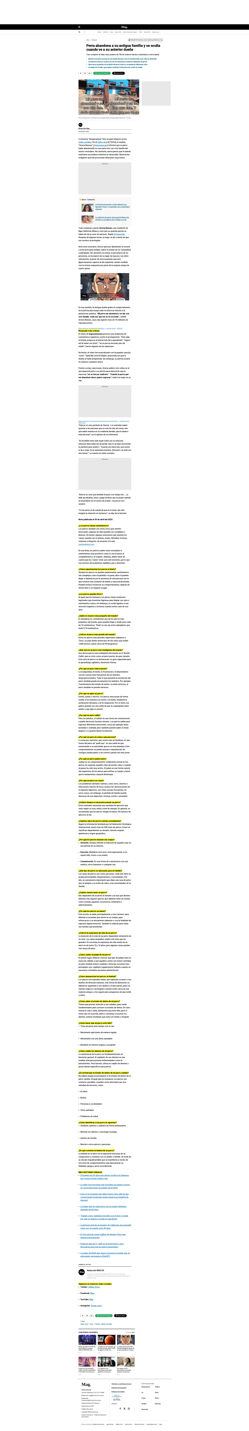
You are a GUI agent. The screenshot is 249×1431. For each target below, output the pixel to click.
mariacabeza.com (86, 544)
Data (156, 1392)
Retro (157, 1398)
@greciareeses (83, 328)
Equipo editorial (86, 1389)
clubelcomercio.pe (98, 1424)
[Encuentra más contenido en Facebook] (80, 73)
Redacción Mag (83, 128)
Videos (157, 1387)
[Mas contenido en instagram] (129, 1408)
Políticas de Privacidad (118, 1388)
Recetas (158, 1404)
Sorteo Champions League (130, 32)
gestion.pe (110, 1424)
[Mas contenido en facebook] (120, 1408)
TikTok (97, 1324)
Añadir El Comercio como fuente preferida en (145, 40)
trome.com (128, 1424)
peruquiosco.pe (152, 1424)
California (105, 32)
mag (160, 1424)
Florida (99, 32)
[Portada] (86, 1388)
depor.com (119, 1424)
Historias (145, 1409)
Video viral (84, 1324)
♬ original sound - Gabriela (113, 328)
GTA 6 (140, 32)
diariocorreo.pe (139, 1424)
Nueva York (118, 32)
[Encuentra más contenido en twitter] (85, 73)
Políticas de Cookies (118, 1391)
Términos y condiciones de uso (121, 1384)
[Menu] (80, 27)
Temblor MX (147, 32)
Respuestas (146, 1387)
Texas (111, 32)
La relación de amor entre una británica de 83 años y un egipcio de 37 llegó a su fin (112, 218)
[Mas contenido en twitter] (124, 1408)
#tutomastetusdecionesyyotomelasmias (103, 421)
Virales (144, 1404)
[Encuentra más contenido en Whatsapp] (89, 73)
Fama (144, 1398)
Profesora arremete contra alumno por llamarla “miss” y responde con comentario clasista (112, 206)
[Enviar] (79, 32)
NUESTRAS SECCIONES (148, 1383)
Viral (91, 1324)
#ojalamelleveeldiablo (96, 328)
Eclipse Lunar (155, 32)
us (142, 1392)
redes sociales (106, 1324)
